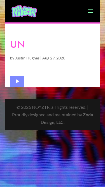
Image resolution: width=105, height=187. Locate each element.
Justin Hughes (27, 58)
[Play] (17, 81)
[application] (17, 81)
